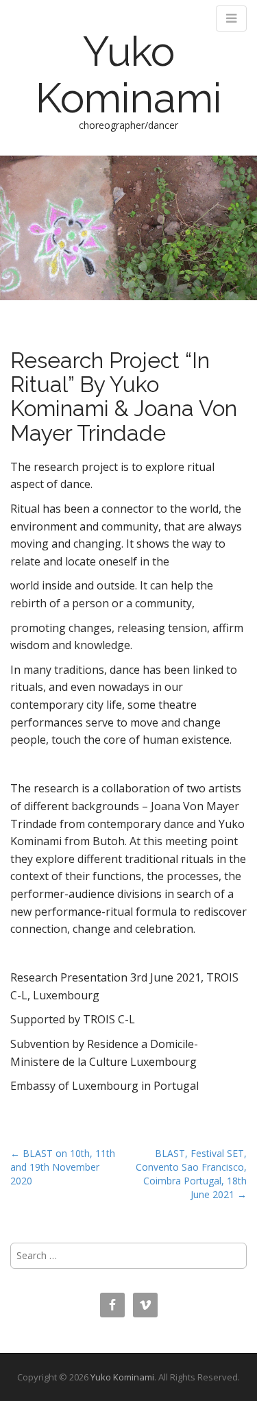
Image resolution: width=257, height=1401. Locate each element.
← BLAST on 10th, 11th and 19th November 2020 (62, 1167)
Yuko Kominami (129, 74)
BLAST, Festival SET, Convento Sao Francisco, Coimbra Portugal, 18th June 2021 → (191, 1174)
